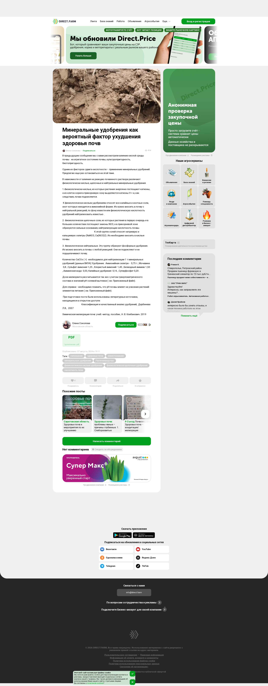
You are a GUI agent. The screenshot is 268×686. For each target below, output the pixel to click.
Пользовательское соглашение (120, 655)
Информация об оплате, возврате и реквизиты (134, 658)
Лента (93, 21)
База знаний (106, 21)
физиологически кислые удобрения (83, 365)
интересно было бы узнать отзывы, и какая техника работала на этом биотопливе (187, 308)
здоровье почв (95, 356)
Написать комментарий (106, 441)
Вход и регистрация (198, 21)
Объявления (134, 21)
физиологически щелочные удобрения (127, 365)
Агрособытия (152, 21)
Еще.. (165, 21)
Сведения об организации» (134, 666)
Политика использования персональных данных (134, 664)
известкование (116, 356)
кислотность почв (73, 370)
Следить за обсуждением (108, 449)
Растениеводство (105, 360)
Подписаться (88, 151)
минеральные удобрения (77, 360)
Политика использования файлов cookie (134, 661)
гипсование (76, 356)
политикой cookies (95, 683)
